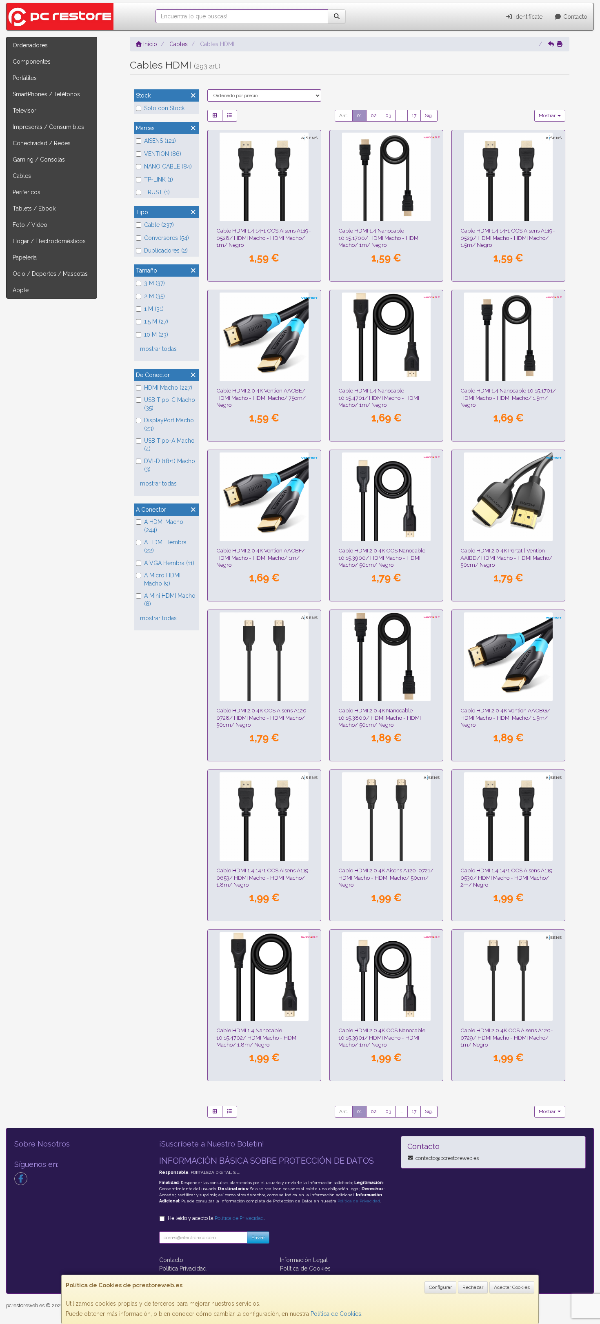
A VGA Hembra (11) (169, 563)
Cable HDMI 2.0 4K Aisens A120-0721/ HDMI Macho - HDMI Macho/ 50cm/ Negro (385, 877)
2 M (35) (154, 296)
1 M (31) (154, 309)
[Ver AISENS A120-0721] (386, 816)
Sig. (429, 115)
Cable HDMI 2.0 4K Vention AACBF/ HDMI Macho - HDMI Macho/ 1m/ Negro (260, 557)
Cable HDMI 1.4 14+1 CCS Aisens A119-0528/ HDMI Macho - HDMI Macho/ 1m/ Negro (263, 237)
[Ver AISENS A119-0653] (264, 816)
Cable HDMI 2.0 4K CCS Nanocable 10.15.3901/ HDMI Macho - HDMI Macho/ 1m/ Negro (381, 1037)
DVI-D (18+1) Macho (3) (169, 465)
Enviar (258, 1237)
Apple (21, 290)
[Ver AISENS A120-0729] (508, 976)
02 (374, 115)
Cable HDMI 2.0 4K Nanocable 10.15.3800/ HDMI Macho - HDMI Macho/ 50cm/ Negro (379, 717)
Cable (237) (159, 225)
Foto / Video (30, 225)
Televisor (24, 110)
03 (388, 115)
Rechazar (472, 1287)
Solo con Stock (164, 108)
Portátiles (25, 78)
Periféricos (26, 192)
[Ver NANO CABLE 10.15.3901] (386, 976)
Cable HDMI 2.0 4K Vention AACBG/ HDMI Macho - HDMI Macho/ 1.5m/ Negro (505, 717)
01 (359, 115)
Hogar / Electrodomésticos (49, 241)
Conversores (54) (166, 238)
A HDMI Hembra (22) (165, 546)
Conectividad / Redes (42, 143)
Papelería (25, 257)
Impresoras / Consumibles (48, 127)
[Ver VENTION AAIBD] (508, 496)
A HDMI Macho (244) (163, 526)
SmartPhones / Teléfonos (46, 94)
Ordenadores (30, 45)
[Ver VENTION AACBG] (508, 656)
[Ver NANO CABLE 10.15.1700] (386, 177)
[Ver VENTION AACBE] (264, 337)
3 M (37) (154, 283)
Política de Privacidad (359, 1201)
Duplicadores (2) (166, 250)
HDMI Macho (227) (168, 387)
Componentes (32, 61)
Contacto (574, 16)
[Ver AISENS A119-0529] (508, 177)
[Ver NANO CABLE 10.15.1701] (508, 337)
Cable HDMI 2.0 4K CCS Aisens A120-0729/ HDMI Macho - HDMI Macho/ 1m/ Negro (506, 1037)
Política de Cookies (336, 1314)
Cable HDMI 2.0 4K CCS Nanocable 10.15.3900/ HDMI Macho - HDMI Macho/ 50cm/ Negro (381, 557)
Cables (22, 176)
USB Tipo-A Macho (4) (169, 444)
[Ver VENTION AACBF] (264, 496)
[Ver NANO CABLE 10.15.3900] (386, 496)
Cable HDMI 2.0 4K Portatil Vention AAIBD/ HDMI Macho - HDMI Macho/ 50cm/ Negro (506, 557)
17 (414, 115)
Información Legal (304, 1260)
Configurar (440, 1287)
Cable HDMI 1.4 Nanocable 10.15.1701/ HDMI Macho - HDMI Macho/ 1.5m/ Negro (508, 397)
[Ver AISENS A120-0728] (264, 656)
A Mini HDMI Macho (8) (170, 599)
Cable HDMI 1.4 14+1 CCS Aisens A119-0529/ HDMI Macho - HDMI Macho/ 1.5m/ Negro (507, 237)
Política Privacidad (183, 1268)
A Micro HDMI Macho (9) (162, 579)
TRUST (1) (157, 192)
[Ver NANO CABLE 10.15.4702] (264, 976)
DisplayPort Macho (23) (169, 424)
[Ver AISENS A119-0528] (264, 177)
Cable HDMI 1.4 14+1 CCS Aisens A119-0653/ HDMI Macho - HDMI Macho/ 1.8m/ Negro (263, 877)
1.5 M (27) (156, 321)
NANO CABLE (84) (168, 166)
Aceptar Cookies (512, 1287)
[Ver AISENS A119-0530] (508, 816)
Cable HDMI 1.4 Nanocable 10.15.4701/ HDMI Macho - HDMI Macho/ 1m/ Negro (378, 397)
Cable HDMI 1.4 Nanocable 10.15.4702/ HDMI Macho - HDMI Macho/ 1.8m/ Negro (257, 1037)
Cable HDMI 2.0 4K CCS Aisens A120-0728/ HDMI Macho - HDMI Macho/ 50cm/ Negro (262, 717)
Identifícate (527, 16)
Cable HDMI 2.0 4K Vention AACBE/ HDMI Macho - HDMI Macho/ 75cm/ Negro (261, 397)
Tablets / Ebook (34, 208)
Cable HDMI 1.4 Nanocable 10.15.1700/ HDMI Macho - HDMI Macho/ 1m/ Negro (379, 237)
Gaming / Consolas (39, 159)
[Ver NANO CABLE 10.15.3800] (386, 656)
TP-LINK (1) (158, 179)
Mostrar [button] (548, 115)
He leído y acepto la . (216, 1218)
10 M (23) (156, 334)
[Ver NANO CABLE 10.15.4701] (386, 337)
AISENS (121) (160, 141)
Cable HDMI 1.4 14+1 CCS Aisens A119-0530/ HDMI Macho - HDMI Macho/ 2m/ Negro (507, 877)
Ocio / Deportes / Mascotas (50, 274)
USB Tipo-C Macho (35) (169, 404)
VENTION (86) (162, 154)
